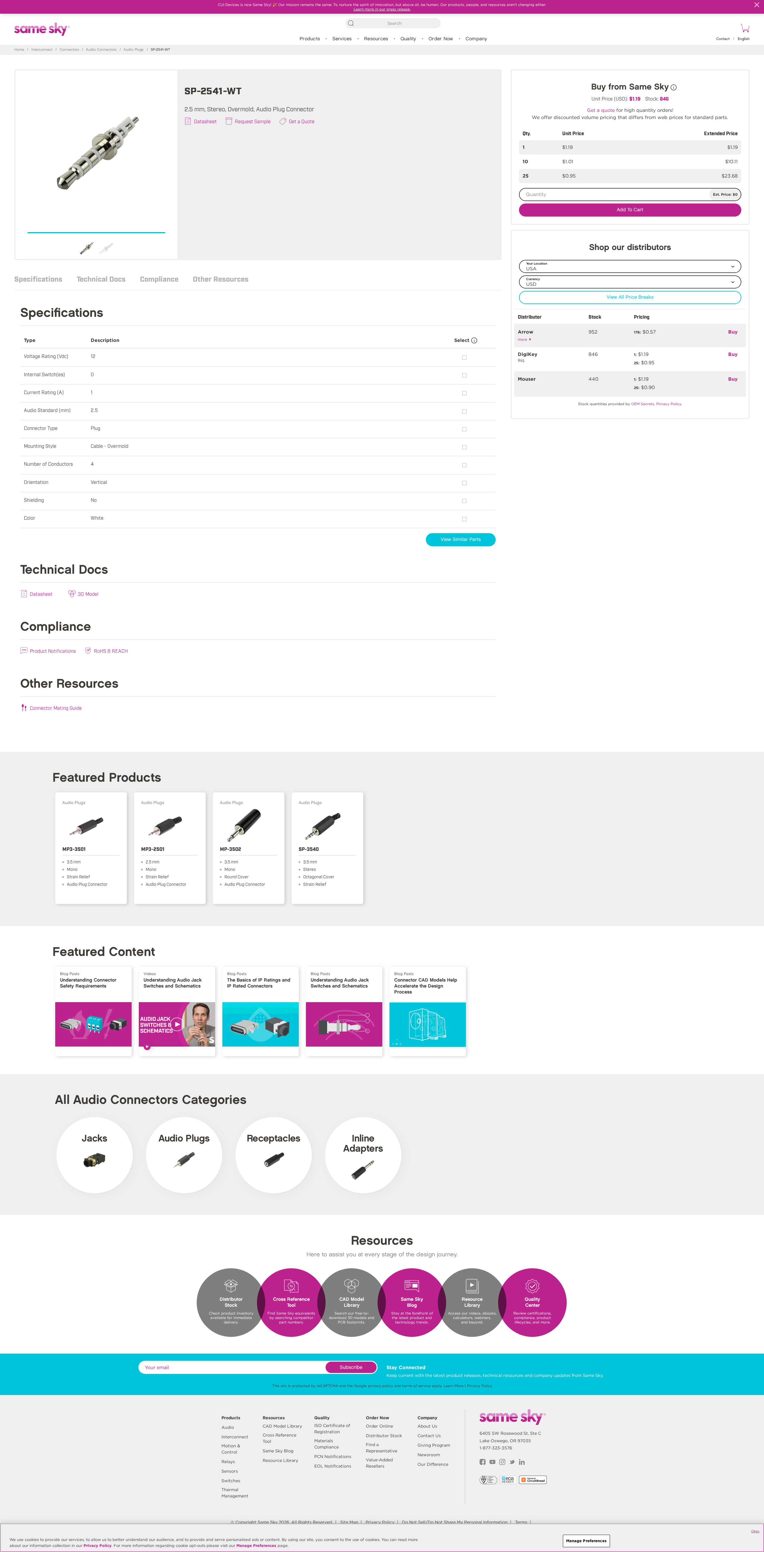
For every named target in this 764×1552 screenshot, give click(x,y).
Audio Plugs (134, 49)
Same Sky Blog (278, 1450)
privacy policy (380, 1385)
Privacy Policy (479, 1385)
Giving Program (434, 1445)
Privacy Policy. (669, 404)
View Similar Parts (461, 539)
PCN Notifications (332, 1456)
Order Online (379, 1426)
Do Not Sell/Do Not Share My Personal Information (455, 1522)
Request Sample (253, 121)
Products (310, 39)
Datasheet (205, 121)
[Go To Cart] (744, 29)
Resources (376, 39)
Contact (723, 39)
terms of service (416, 1385)
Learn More (453, 1385)
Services (342, 39)
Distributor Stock (384, 1435)
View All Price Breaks (630, 297)
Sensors (229, 1471)
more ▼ (525, 339)
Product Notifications (53, 651)
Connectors (69, 49)
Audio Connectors (101, 49)
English (744, 39)
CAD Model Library (282, 1426)
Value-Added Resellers (379, 1462)
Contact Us (429, 1435)
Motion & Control (230, 1448)
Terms (521, 1522)
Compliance (159, 278)
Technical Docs (101, 278)
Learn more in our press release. (382, 9)
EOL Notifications (332, 1466)
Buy (733, 332)
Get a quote (601, 110)
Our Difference (433, 1464)
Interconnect (42, 49)
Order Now (441, 39)
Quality (408, 39)
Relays (228, 1461)
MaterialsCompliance (326, 1443)
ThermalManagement (234, 1492)
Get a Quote (302, 121)
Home (19, 49)
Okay (755, 1531)
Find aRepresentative (381, 1447)
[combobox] (393, 23)
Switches (230, 1480)
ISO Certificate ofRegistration (332, 1428)
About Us (427, 1426)
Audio (227, 1427)
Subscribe (351, 1367)
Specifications (38, 278)
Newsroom (429, 1454)
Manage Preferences (256, 1545)
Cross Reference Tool (279, 1438)
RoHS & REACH (111, 651)
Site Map (349, 1522)
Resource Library (280, 1460)
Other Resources (221, 278)
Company (476, 39)
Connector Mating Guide (56, 708)
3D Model (88, 594)
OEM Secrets (642, 404)
